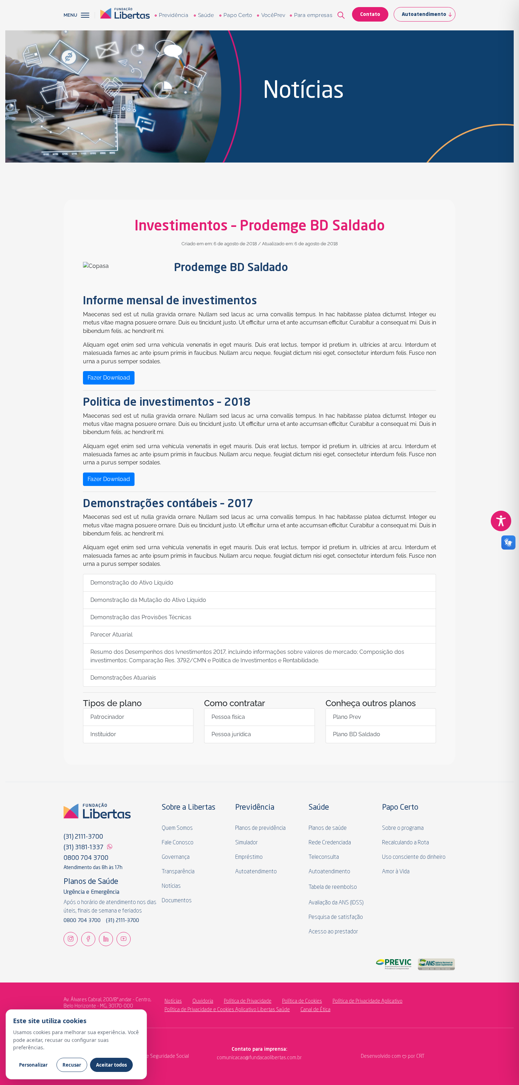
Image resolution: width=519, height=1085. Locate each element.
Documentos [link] (177, 901)
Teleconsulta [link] (324, 857)
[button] (88, 15)
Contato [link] (370, 14)
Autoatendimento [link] (424, 14)
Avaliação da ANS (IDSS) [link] (336, 903)
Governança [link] (176, 857)
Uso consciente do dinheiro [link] (414, 857)
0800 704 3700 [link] (86, 858)
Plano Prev (347, 717)
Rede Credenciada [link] (330, 843)
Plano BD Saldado (356, 734)
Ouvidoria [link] (202, 1001)
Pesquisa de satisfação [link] (336, 917)
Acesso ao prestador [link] (333, 932)
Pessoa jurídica (231, 734)
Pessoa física (228, 717)
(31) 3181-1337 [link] (83, 847)
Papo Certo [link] (237, 15)
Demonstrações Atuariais (123, 677)
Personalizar (33, 1065)
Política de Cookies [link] (302, 1001)
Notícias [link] (171, 886)
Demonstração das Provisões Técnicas (140, 617)
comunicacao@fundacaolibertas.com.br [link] (230, 1057)
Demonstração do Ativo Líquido (131, 582)
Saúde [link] (206, 15)
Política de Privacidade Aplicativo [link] (367, 1001)
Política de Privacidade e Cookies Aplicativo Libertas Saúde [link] (227, 1009)
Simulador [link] (246, 843)
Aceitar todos (111, 1065)
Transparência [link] (178, 872)
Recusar (71, 1065)
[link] (125, 15)
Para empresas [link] (313, 15)
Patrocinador (107, 717)
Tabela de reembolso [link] (333, 887)
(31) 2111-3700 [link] (83, 837)
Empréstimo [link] (249, 857)
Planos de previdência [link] (260, 828)
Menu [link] (70, 15)
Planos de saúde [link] (328, 828)
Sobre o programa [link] (403, 828)
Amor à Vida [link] (396, 872)
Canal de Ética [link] (315, 1009)
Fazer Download (109, 377)
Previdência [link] (173, 15)
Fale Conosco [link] (177, 843)
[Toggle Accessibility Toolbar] (501, 521)
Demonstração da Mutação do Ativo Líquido (148, 600)
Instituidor (103, 734)
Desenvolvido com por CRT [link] (392, 1056)
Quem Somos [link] (177, 828)
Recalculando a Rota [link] (405, 843)
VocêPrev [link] (273, 15)
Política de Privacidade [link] (248, 1001)
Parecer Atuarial (111, 634)
